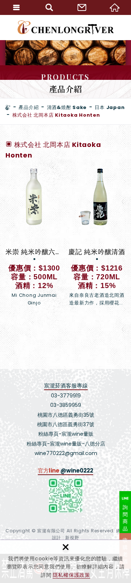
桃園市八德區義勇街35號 (65, 415)
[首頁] (8, 107)
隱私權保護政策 (71, 575)
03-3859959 (65, 405)
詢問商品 (125, 518)
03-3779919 (66, 395)
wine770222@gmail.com (66, 453)
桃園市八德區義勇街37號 (65, 424)
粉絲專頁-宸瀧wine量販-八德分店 (66, 443)
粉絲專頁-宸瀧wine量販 (66, 434)
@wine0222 (76, 470)
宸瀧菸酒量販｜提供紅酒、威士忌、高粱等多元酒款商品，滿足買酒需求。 (65, 27)
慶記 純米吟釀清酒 (97, 237)
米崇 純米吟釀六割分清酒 (34, 237)
